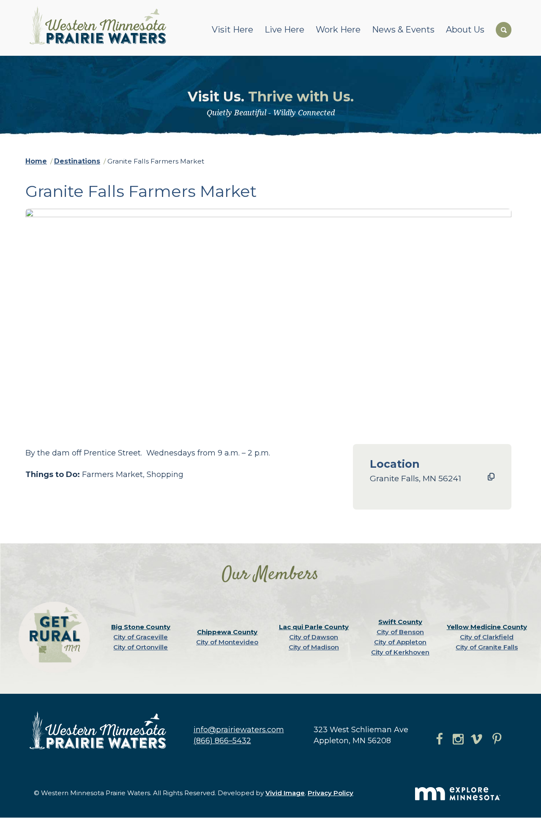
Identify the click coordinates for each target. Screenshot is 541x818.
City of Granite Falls (487, 647)
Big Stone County (140, 627)
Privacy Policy (330, 793)
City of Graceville (140, 637)
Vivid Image (285, 793)
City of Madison (314, 647)
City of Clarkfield (487, 637)
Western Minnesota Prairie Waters (100, 25)
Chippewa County (227, 632)
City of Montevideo (227, 642)
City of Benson (400, 632)
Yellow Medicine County (487, 627)
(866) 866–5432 (222, 740)
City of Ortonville (140, 647)
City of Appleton (400, 642)
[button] (491, 477)
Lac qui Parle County (314, 627)
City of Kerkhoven (400, 652)
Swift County (400, 622)
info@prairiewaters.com (239, 729)
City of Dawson (313, 637)
